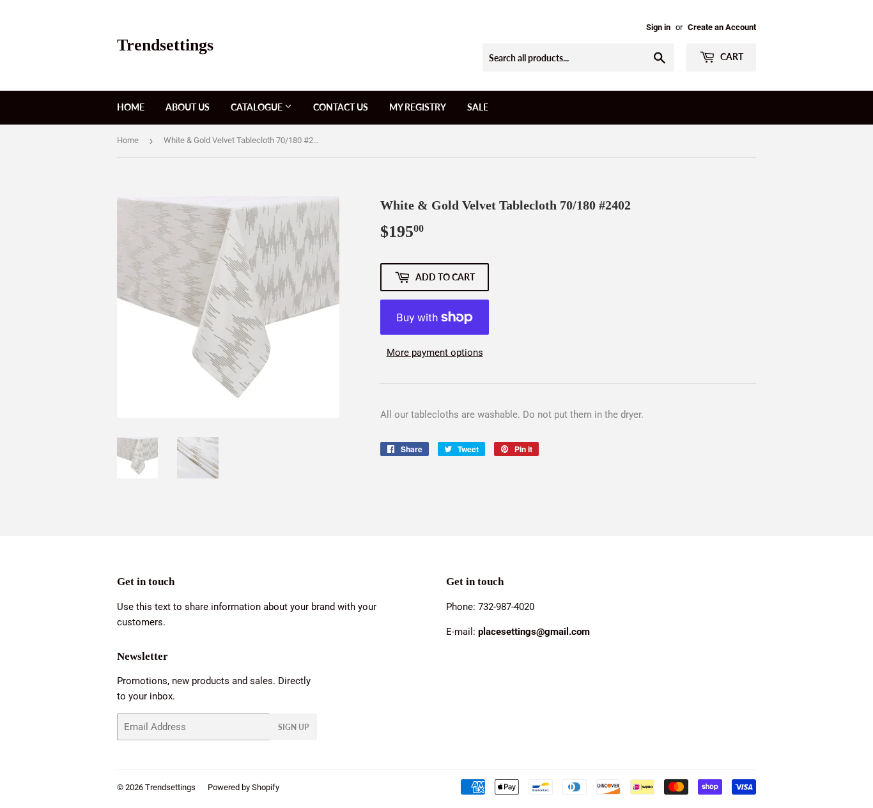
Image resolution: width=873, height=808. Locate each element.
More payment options (435, 352)
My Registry (417, 107)
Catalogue (257, 107)
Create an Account (722, 27)
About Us (188, 107)
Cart (730, 56)
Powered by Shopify (243, 787)
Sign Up (293, 727)
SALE (477, 107)
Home (130, 107)
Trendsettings (165, 45)
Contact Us (340, 107)
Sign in (658, 27)
